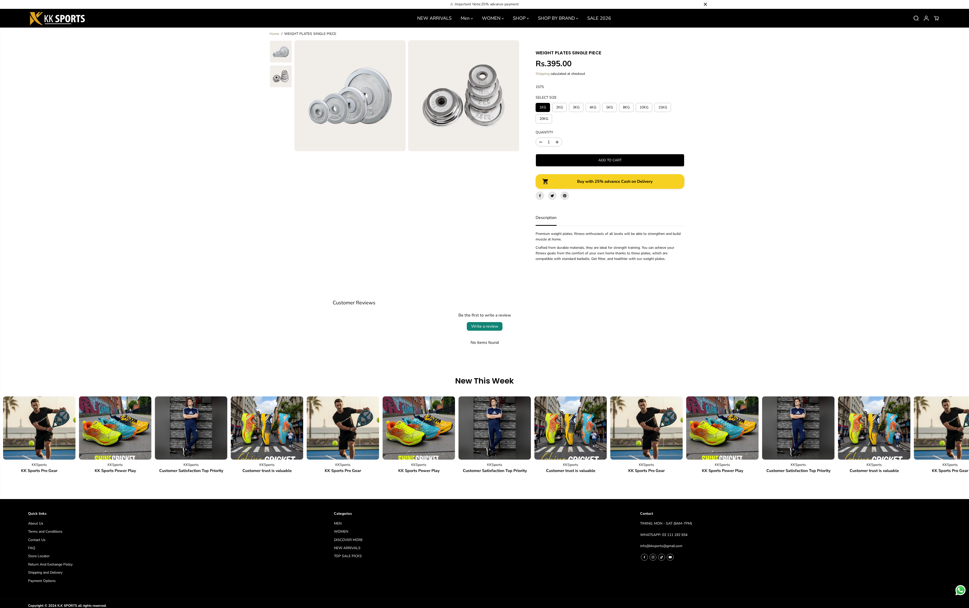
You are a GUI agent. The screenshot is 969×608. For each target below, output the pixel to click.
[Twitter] (552, 195)
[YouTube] (670, 557)
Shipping (543, 73)
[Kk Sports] (57, 18)
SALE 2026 (599, 18)
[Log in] (926, 18)
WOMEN (492, 18)
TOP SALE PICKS (348, 556)
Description (546, 217)
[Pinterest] (564, 195)
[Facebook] (540, 195)
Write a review (484, 326)
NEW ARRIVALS (434, 18)
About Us (35, 523)
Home (274, 33)
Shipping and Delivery (45, 572)
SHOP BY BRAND (557, 18)
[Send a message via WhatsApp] (960, 590)
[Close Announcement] (705, 4)
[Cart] (936, 18)
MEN (338, 523)
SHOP (520, 18)
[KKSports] (98, 428)
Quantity (544, 132)
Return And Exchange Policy (50, 564)
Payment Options (42, 580)
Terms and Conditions (45, 531)
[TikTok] (661, 557)
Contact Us (37, 539)
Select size (546, 97)
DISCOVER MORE (348, 539)
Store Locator (39, 556)
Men (466, 18)
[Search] (916, 18)
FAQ (31, 548)
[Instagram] (653, 557)
